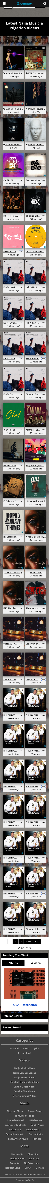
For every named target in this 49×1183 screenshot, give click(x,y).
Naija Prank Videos (24, 1077)
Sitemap (31, 1174)
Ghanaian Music (16, 1120)
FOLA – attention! (25, 1005)
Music (14, 963)
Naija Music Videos (24, 1068)
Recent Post (24, 1053)
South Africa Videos (24, 1091)
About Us (33, 1153)
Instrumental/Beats (15, 1124)
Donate (40, 1167)
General (14, 1048)
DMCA (28, 1167)
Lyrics (36, 1048)
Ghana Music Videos (25, 1086)
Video (37, 963)
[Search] (45, 3)
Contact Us (17, 1153)
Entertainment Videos (24, 1095)
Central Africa (35, 1134)
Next (28, 941)
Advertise (34, 1158)
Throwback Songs (24, 1115)
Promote (14, 1163)
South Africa (37, 1124)
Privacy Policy (17, 1158)
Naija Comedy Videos (24, 1072)
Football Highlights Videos (24, 1082)
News (26, 1048)
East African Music (18, 1138)
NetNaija (40, 1174)
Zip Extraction (31, 1163)
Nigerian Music (15, 1111)
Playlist (37, 1138)
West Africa (15, 1129)
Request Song (12, 1167)
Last (37, 941)
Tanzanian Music (15, 1134)
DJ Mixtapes (35, 1120)
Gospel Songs (35, 1111)
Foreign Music (33, 1129)
